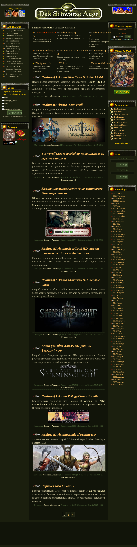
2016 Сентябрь (119, 336)
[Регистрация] (15, 16)
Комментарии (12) (68, 387)
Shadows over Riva (122, 114)
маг (5, 103)
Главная (36, 27)
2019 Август (118, 374)
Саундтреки (121, 105)
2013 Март (117, 267)
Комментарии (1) (68, 271)
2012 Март (117, 252)
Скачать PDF (11, 56)
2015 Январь (118, 310)
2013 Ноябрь (118, 285)
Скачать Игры (12, 53)
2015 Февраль (118, 313)
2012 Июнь (117, 254)
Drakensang (65, 32)
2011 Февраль (118, 239)
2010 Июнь (117, 229)
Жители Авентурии (14, 38)
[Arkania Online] (9, 144)
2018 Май (117, 366)
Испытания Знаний (14, 63)
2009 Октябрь (119, 211)
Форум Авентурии (14, 74)
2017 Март (117, 346)
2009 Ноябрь (118, 213)
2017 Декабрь (118, 361)
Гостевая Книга (12, 76)
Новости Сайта (99, 63)
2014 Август (118, 305)
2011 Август (118, 247)
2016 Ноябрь (118, 341)
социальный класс (12, 109)
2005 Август (118, 193)
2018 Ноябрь (118, 369)
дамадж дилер (10, 100)
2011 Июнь (117, 244)
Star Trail (118, 111)
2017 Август (118, 356)
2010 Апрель (118, 226)
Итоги (5, 116)
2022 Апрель (118, 382)
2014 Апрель (118, 298)
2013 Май (117, 272)
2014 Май (117, 300)
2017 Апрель (118, 349)
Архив (12, 116)
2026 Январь (118, 384)
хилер (6, 106)
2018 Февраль (118, 364)
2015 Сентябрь (119, 320)
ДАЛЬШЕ (122, 91)
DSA (61, 63)
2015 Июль (117, 315)
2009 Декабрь (119, 216)
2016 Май (117, 331)
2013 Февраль (118, 264)
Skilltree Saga (119, 138)
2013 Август (118, 280)
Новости (48, 27)
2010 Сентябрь (119, 234)
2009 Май (117, 203)
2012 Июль (117, 257)
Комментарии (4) (68, 180)
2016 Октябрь (118, 338)
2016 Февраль (118, 328)
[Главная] (8, 16)
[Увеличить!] (69, 458)
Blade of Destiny (120, 109)
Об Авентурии (12, 33)
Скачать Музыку (13, 48)
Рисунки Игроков (13, 69)
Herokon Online (43, 50)
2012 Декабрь (118, 262)
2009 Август (118, 206)
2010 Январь (118, 218)
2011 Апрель (118, 241)
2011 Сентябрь (119, 249)
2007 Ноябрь (118, 198)
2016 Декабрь (118, 343)
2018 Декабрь (118, 371)
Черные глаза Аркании (57, 486)
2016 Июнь (117, 333)
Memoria (118, 127)
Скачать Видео (12, 51)
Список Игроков (13, 66)
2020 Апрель (118, 377)
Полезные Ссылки (14, 71)
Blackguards (42, 63)
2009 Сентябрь (119, 208)
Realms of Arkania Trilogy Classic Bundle (69, 396)
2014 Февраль (118, 292)
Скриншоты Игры (14, 61)
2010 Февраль (118, 221)
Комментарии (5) (68, 477)
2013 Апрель (118, 269)
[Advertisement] (68, 536)
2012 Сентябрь (119, 259)
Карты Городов (12, 46)
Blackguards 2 (120, 135)
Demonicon (97, 50)
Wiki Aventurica (21, 135)
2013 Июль (117, 277)
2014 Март (117, 295)
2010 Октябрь (118, 236)
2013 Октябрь (118, 282)
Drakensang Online (101, 32)
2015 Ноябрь (118, 323)
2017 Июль (117, 354)
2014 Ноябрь (118, 308)
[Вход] (21, 16)
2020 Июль (117, 379)
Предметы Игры (13, 43)
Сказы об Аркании (45, 32)
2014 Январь (118, 290)
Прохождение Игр (14, 58)
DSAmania (9, 135)
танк (6, 97)
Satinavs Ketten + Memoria (73, 50)
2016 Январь (118, 326)
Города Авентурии (14, 35)
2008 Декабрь (119, 201)
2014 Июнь (117, 303)
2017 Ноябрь (118, 359)
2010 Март (117, 224)
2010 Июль (117, 231)
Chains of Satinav (121, 125)
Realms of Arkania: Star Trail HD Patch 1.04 (72, 77)
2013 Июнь (117, 275)
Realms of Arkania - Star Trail (62, 104)
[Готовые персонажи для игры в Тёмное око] (122, 86)
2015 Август (118, 318)
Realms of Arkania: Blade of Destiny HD (68, 434)
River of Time (119, 119)
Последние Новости (14, 30)
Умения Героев (12, 40)
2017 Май (117, 351)
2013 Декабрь (118, 287)
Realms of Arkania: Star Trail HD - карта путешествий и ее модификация (70, 250)
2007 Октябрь (119, 196)
